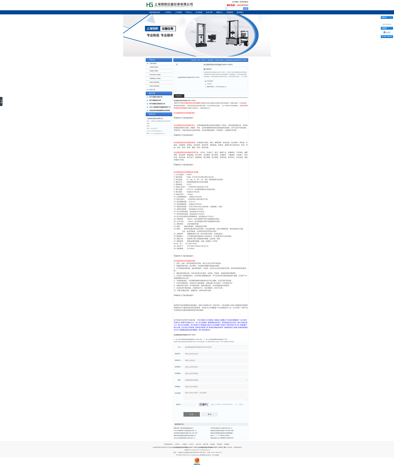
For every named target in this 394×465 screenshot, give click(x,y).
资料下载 (205, 444)
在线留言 (212, 444)
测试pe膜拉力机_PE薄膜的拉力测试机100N (222, 438)
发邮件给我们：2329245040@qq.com (216, 86)
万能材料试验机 (153, 67)
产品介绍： (179, 96)
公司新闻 (184, 444)
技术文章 (198, 444)
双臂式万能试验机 (154, 82)
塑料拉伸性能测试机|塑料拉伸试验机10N (185, 435)
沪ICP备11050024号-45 (183, 455)
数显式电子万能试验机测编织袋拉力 (184, 428)
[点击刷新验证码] (204, 404)
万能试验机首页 (168, 444)
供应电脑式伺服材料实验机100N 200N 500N (186, 433)
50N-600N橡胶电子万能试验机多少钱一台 (185, 430)
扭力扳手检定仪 (244, 2)
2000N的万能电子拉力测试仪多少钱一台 (221, 428)
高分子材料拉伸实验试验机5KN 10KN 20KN (190, 339)
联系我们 (219, 444)
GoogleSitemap (195, 455)
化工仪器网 (215, 455)
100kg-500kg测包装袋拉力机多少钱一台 (184, 438)
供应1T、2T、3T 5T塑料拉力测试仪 (220, 435)
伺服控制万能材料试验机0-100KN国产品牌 (222, 430)
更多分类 (152, 89)
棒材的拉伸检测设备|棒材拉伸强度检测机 (221, 433)
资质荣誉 (226, 444)
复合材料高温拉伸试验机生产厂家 (218, 339)
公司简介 (177, 444)
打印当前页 (210, 81)
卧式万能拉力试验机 (155, 74)
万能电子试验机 (153, 71)
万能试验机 (210, 60)
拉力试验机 (235, 2)
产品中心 (203, 60)
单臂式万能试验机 (154, 86)
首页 (198, 60)
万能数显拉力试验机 (155, 78)
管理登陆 (202, 455)
